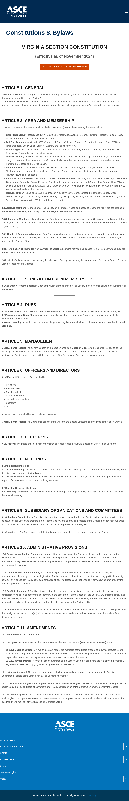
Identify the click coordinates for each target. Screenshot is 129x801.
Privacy (92, 795)
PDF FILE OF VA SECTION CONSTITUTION (64, 66)
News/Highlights (8, 772)
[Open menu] (126, 11)
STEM (3, 766)
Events (3, 753)
